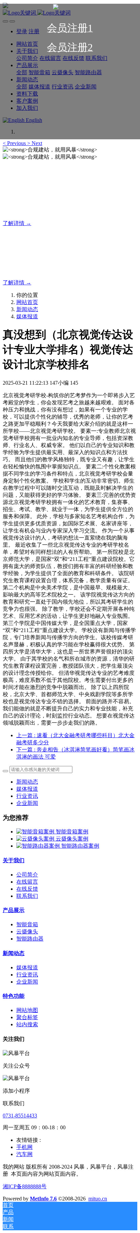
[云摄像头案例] (36, 839)
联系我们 (27, 896)
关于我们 (13, 860)
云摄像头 (27, 931)
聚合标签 (27, 1017)
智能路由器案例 (80, 846)
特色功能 (13, 996)
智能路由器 (29, 939)
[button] (15, 143)
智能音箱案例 (72, 831)
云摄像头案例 (72, 839)
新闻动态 (27, 309)
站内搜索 (27, 1024)
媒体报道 (27, 316)
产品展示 (13, 910)
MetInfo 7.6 (43, 1198)
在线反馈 (27, 889)
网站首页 (27, 302)
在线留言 (27, 882)
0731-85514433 (20, 1115)
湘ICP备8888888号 (25, 1186)
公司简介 (27, 874)
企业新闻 (27, 803)
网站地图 (27, 1010)
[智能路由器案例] (38, 846)
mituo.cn (97, 1198)
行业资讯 (27, 796)
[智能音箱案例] (36, 831)
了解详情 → (17, 223)
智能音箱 (27, 924)
